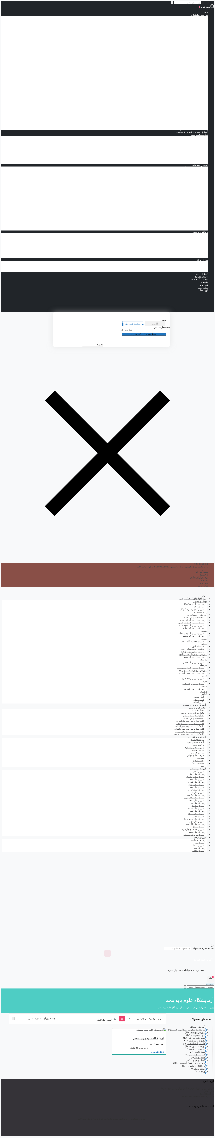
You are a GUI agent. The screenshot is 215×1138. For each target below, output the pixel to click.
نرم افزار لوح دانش (199, 577)
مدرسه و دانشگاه (199, 15)
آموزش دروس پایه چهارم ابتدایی (180, 29)
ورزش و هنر (202, 259)
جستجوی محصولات (200, 948)
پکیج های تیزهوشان (193, 129)
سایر (202, 766)
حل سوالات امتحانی (195, 1043)
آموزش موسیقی (200, 165)
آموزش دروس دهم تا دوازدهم (187, 73)
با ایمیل (155, 323)
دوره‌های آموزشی (196, 1046)
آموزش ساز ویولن (193, 221)
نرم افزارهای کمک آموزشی (192, 598)
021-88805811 (201, 564)
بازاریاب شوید (201, 276)
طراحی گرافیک (194, 237)
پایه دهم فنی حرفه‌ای (180, 112)
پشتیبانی (204, 282)
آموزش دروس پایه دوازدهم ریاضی (173, 84)
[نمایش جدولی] (122, 1018)
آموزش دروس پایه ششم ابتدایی (181, 34)
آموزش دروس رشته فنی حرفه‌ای (180, 109)
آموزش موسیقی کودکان (194, 835)
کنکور (199, 120)
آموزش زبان (202, 273)
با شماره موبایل (132, 323)
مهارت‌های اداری (194, 246)
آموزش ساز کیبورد (193, 215)
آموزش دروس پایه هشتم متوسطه (179, 67)
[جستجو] (13, 1018)
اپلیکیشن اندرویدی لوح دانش (192, 652)
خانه (206, 12)
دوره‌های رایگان (197, 1049)
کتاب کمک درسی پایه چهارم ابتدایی (173, 51)
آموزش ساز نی (195, 218)
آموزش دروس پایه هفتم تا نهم (187, 62)
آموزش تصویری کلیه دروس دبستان (194, 642)
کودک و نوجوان (200, 601)
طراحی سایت (195, 240)
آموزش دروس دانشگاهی (194, 705)
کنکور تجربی (190, 123)
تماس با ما (203, 287)
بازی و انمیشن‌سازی (192, 257)
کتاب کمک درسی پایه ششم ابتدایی (173, 56)
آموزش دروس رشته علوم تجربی (180, 87)
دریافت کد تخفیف (199, 279)
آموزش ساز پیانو (194, 176)
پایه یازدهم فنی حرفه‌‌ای (179, 115)
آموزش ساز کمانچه (192, 212)
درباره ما (203, 285)
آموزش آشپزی (195, 268)
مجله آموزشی (201, 572)
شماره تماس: (159, 327)
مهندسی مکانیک (188, 251)
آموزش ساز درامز (193, 187)
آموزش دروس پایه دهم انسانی (175, 101)
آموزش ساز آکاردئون (192, 173)
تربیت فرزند (199, 612)
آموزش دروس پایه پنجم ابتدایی (181, 31)
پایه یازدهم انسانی (181, 104)
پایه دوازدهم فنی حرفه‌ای (178, 118)
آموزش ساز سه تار (193, 201)
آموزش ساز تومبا (193, 184)
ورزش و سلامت (194, 262)
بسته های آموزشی (187, 59)
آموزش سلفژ (195, 226)
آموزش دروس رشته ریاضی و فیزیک (178, 76)
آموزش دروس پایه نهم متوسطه (181, 70)
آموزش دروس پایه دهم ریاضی (175, 79)
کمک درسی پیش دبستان (178, 40)
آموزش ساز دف (194, 190)
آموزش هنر (196, 265)
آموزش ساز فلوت (193, 207)
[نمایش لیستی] (115, 1018)
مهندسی (198, 248)
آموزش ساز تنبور (194, 182)
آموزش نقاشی (195, 271)
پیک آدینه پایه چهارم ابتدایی (183, 140)
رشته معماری (189, 254)
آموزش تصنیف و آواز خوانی (189, 168)
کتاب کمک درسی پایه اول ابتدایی (174, 42)
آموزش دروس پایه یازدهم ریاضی (174, 81)
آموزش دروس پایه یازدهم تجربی (174, 93)
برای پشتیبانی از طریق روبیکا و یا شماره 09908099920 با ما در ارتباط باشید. (172, 566)
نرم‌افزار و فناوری (199, 232)
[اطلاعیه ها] (107, 953)
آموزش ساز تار (195, 179)
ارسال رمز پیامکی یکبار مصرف (143, 334)
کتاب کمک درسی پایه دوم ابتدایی (174, 45)
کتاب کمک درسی (188, 37)
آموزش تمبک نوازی (193, 170)
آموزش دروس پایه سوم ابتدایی (181, 26)
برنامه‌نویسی (196, 234)
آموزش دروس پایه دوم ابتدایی (181, 23)
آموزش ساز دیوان (193, 193)
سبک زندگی (199, 1052)
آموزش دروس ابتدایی (191, 17)
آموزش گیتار (196, 229)
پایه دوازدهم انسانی (181, 106)
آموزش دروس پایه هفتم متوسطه (180, 65)
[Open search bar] (212, 945)
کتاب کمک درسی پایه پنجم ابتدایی (174, 54)
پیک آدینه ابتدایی (194, 137)
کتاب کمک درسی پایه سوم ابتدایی (174, 48)
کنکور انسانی (198, 702)
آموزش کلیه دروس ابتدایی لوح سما (188, 1029)
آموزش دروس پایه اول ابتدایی (182, 20)
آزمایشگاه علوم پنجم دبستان (148, 1038)
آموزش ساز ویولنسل (192, 223)
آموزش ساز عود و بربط (190, 204)
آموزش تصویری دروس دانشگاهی (192, 131)
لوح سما (204, 290)
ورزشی (201, 1071)
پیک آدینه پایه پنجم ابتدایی (184, 143)
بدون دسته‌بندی (198, 1035)
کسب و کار (199, 1057)
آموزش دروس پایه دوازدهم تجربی (174, 95)
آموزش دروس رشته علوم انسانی (180, 98)
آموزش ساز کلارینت (192, 209)
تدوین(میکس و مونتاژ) (191, 243)
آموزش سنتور (195, 198)
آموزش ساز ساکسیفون (190, 195)
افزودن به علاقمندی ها (160, 1028)
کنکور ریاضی (190, 126)
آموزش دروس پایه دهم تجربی (176, 90)
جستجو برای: (49, 1018)
